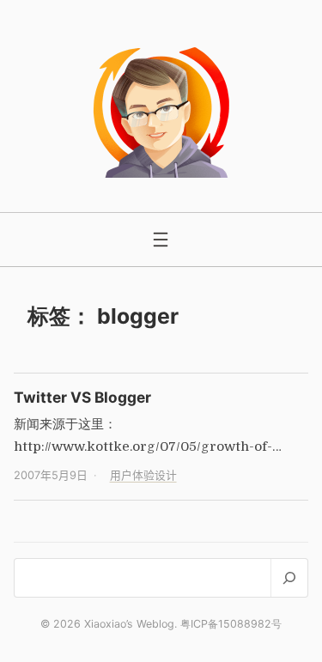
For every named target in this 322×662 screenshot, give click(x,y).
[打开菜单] (160, 239)
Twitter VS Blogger (82, 397)
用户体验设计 (143, 475)
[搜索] (288, 577)
